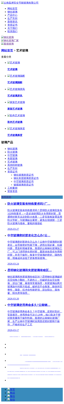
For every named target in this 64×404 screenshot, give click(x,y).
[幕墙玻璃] (7, 43)
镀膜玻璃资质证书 (24, 184)
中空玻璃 (12, 155)
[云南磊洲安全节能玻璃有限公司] (20, 2)
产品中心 (12, 15)
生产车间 (12, 18)
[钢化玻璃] (7, 37)
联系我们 (12, 31)
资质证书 (12, 25)
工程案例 (12, 188)
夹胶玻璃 (12, 158)
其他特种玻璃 (14, 165)
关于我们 (12, 28)
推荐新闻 (6, 197)
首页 (12, 389)
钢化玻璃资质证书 (24, 175)
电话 (12, 393)
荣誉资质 (12, 191)
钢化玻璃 (12, 11)
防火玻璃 (12, 152)
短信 (12, 399)
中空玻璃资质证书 (24, 181)
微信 (12, 396)
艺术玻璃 (12, 161)
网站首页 (12, 8)
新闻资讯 (12, 21)
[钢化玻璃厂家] (10, 40)
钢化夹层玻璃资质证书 (26, 178)
